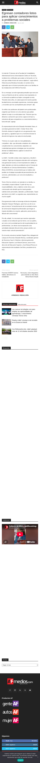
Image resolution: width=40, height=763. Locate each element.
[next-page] (6, 338)
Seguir (35, 744)
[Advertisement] (20, 486)
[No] (38, 757)
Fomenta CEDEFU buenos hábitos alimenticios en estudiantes (10, 274)
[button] (3, 2)
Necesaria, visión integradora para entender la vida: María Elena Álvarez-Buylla (29, 274)
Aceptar (20, 760)
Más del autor (22, 304)
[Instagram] (15, 690)
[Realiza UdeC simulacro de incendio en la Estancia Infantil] (6, 322)
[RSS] (20, 690)
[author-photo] (20, 292)
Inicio (3, 7)
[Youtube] (30, 690)
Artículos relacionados (9, 304)
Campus (8, 7)
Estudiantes (10, 9)
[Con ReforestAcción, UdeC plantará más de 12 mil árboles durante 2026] (6, 331)
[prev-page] (3, 338)
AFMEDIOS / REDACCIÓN (10, 22)
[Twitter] (8, 27)
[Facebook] (4, 27)
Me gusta (34, 740)
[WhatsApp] (12, 27)
